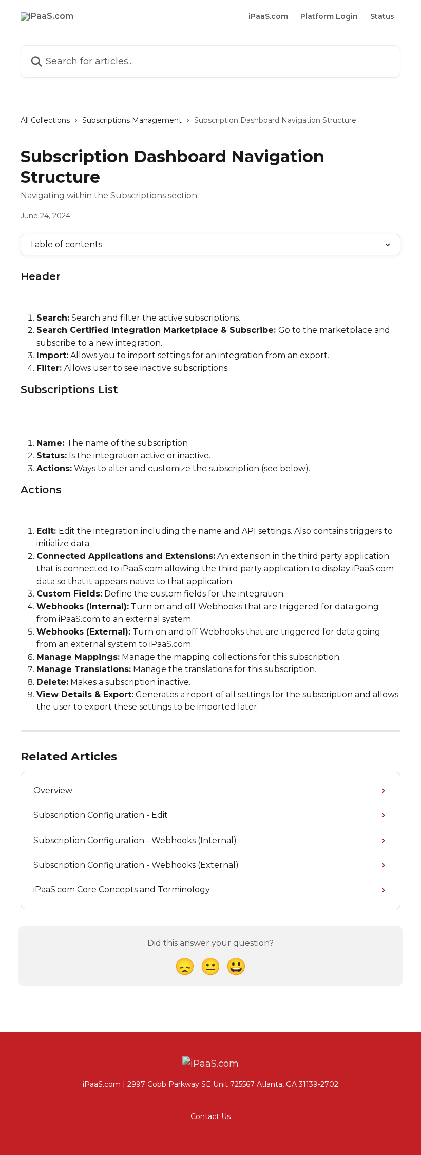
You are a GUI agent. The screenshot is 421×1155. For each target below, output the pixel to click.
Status (382, 16)
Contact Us (210, 1116)
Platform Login (329, 16)
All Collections (45, 120)
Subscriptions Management (132, 120)
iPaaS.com (268, 16)
